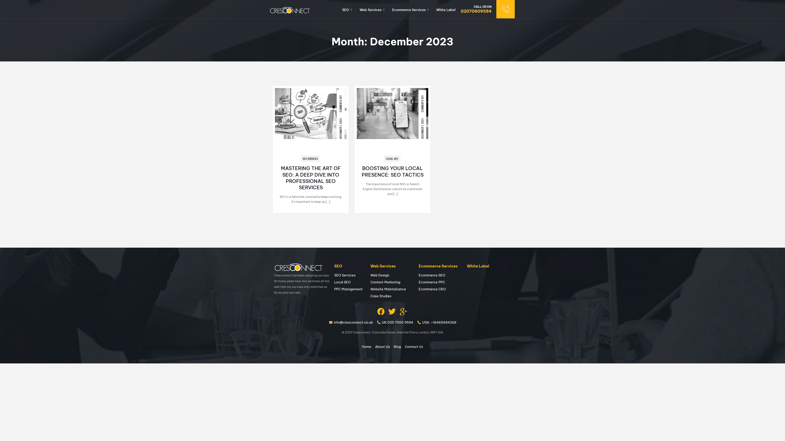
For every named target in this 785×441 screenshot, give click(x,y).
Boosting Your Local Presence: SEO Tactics (393, 171)
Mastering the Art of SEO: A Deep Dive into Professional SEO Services (311, 177)
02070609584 (476, 11)
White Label (445, 10)
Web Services (370, 10)
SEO (345, 10)
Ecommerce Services (409, 10)
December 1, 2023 (340, 128)
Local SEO (392, 158)
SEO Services (310, 158)
